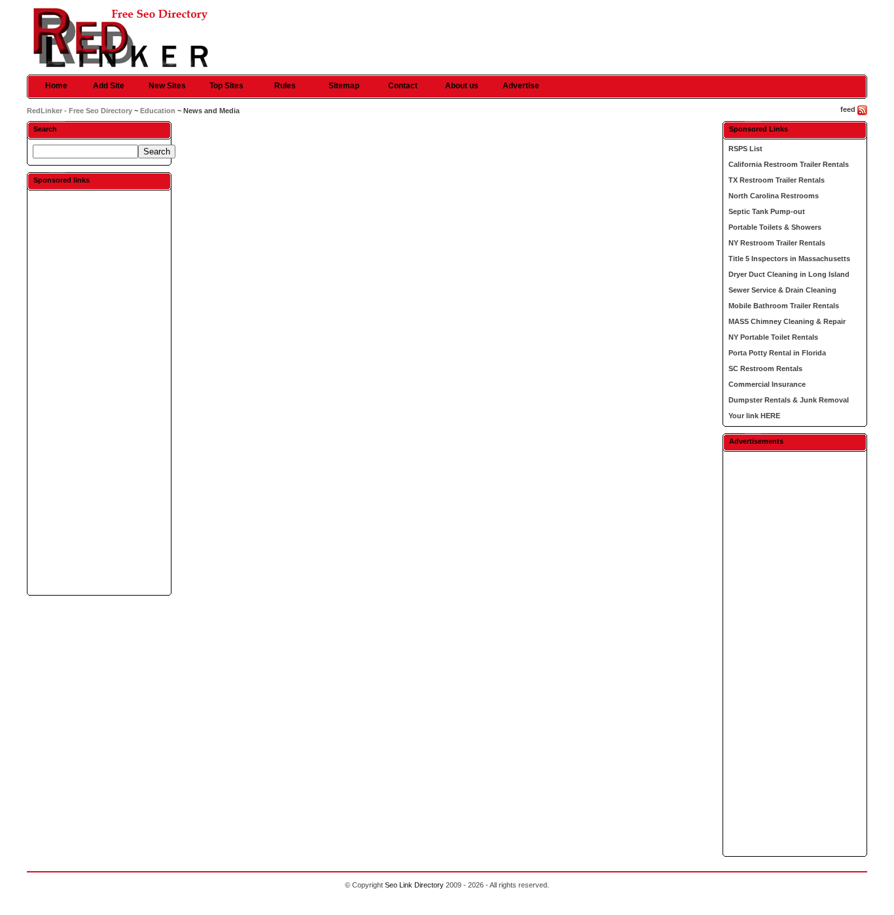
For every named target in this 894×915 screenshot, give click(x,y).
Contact (403, 85)
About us (461, 85)
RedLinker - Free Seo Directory (79, 111)
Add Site (108, 85)
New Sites (167, 85)
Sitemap (344, 85)
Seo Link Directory (414, 885)
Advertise (521, 85)
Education (157, 111)
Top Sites (226, 85)
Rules (285, 85)
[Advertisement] (98, 392)
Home (56, 85)
